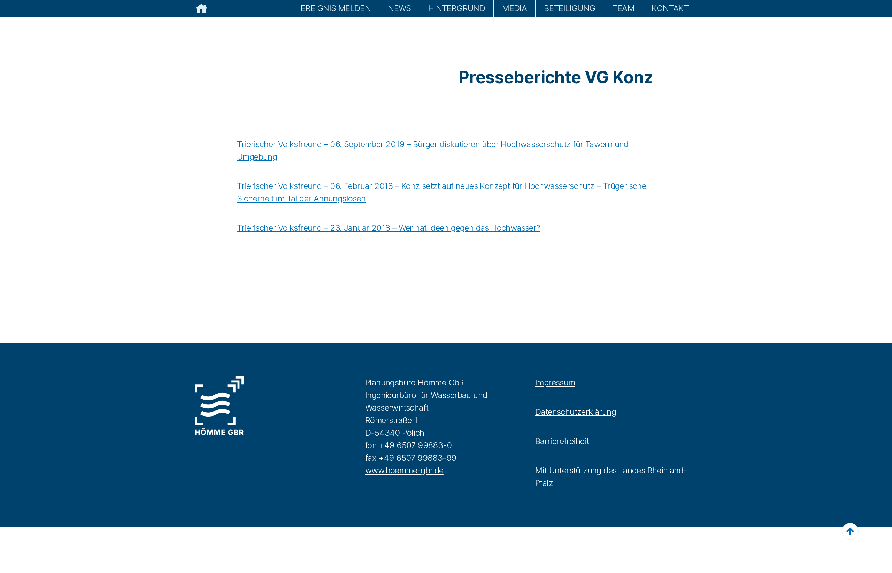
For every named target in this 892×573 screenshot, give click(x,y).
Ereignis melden (336, 8)
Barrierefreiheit (562, 441)
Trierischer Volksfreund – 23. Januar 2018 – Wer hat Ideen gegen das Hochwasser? (388, 228)
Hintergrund (456, 8)
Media (514, 8)
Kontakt (670, 8)
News (399, 8)
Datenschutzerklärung (575, 412)
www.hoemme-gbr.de (404, 470)
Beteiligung (569, 8)
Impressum (555, 382)
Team (624, 8)
